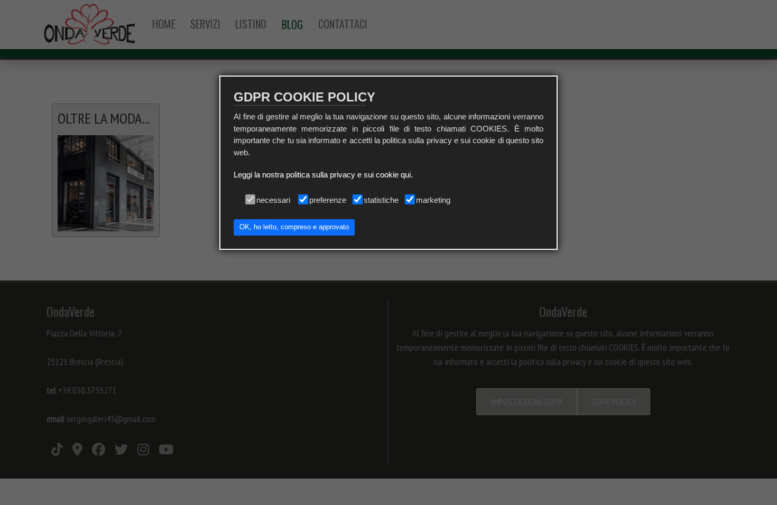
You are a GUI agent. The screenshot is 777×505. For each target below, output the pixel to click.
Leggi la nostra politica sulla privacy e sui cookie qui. (323, 174)
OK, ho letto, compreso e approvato (294, 227)
